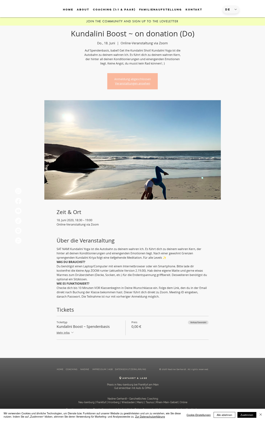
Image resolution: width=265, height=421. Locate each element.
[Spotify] (18, 231)
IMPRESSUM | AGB (102, 369)
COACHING (72, 369)
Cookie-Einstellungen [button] (199, 415)
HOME (60, 369)
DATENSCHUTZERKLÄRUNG (130, 369)
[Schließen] (261, 415)
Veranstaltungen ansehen (132, 83)
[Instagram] (18, 191)
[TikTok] (18, 221)
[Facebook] (18, 201)
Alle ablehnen (224, 415)
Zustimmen (246, 415)
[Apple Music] (18, 240)
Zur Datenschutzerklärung (150, 416)
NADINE (85, 369)
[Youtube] (18, 211)
